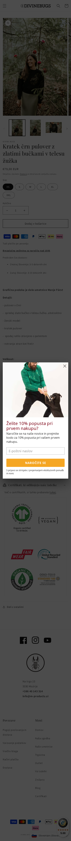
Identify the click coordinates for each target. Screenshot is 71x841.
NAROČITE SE (35, 463)
